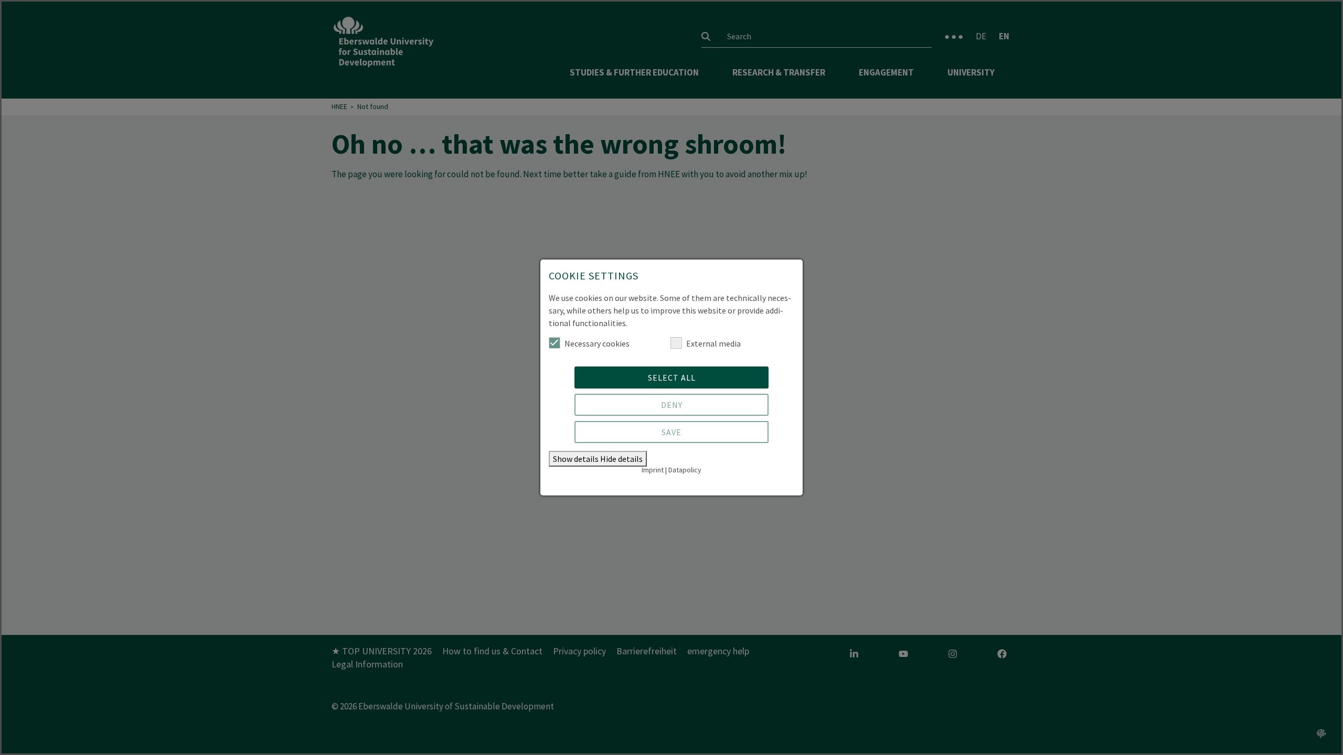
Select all (672, 377)
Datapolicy (684, 469)
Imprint (653, 469)
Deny (672, 405)
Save (671, 432)
